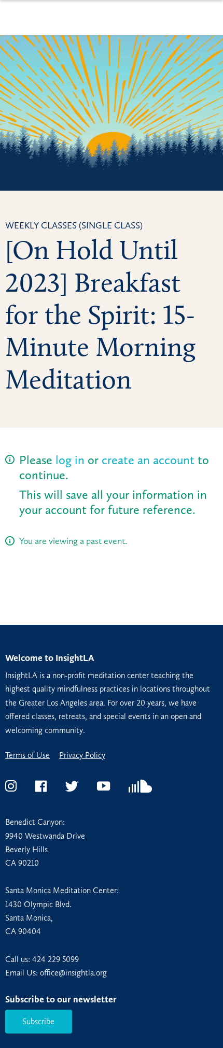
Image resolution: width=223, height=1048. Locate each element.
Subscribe (38, 1021)
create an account (148, 459)
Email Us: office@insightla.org (56, 973)
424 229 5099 (55, 959)
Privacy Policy (82, 755)
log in (70, 459)
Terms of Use (27, 755)
